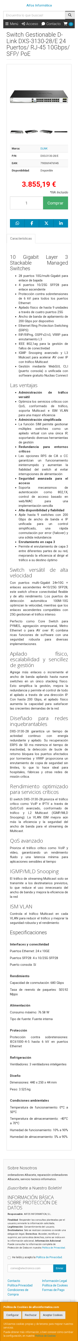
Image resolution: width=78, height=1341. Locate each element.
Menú (13, 24)
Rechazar (31, 1315)
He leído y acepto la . (37, 1257)
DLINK (44, 148)
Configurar (12, 1315)
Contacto (53, 24)
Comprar (55, 203)
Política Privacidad (20, 1285)
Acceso (31, 24)
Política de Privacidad (53, 1247)
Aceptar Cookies (53, 1315)
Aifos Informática (39, 5)
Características (21, 238)
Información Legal (54, 1281)
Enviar (59, 1268)
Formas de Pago (53, 1290)
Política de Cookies (45, 1335)
